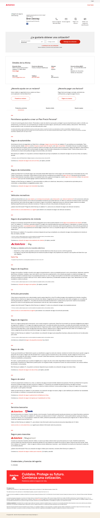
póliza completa (38, 499)
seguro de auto (67, 175)
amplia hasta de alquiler (46, 146)
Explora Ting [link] (14, 257)
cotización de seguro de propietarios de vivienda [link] (31, 240)
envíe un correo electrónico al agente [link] (25, 310)
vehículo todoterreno (68, 199)
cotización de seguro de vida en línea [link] (28, 369)
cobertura (27, 146)
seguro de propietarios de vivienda (72, 222)
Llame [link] (12, 209)
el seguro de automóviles (51, 144)
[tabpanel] (50, 70)
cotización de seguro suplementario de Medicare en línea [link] (33, 395)
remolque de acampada (43, 199)
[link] (66, 23)
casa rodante (31, 199)
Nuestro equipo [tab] (79, 108)
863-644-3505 (35, 77)
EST (81, 66)
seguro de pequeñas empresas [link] (34, 340)
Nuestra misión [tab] (50, 108)
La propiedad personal (30, 226)
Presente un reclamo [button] (20, 98)
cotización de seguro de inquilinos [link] (27, 284)
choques (36, 146)
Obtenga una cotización (70, 41)
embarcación (56, 199)
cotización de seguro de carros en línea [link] (28, 160)
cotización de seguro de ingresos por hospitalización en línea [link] (34, 398)
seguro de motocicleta (71, 177)
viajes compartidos (60, 146)
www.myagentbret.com (18, 77)
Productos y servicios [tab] (21, 108)
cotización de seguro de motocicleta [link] (27, 186)
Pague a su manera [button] (67, 98)
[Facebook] (27, 24)
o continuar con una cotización (50, 45)
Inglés (52, 67)
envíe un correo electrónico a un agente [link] (26, 209)
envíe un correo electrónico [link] (22, 425)
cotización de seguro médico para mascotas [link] (30, 451)
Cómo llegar (15, 71)
